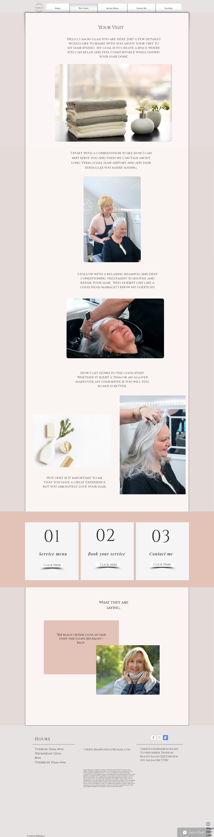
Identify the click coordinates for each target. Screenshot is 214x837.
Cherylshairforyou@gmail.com (107, 749)
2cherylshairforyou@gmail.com (91, 786)
